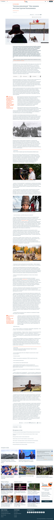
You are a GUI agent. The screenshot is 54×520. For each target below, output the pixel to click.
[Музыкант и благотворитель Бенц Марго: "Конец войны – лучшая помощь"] (7, 486)
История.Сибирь (16, 4)
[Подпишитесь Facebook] (30, 512)
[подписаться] (44, 512)
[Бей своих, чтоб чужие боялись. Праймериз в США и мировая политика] (9, 470)
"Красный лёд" (24, 279)
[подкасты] (48, 1)
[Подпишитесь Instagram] (38, 512)
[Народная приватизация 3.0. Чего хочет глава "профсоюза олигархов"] (27, 454)
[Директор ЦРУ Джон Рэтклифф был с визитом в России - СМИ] (20, 499)
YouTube (14, 60)
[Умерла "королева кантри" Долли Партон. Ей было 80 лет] (20, 486)
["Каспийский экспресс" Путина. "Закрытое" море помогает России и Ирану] (9, 454)
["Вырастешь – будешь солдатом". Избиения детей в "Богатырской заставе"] (34, 486)
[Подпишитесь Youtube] (34, 512)
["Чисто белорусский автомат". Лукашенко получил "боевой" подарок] (44, 470)
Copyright (15, 516)
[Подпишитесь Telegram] (36, 512)
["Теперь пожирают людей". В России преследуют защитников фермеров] (34, 499)
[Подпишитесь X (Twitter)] (32, 512)
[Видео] (45, 1)
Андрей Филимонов (16, 10)
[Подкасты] (42, 512)
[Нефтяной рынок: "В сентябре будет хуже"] (27, 470)
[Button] (32, 14)
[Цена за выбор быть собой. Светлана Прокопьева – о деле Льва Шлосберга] (7, 499)
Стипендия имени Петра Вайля (6, 513)
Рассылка (15, 515)
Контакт (2, 516)
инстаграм (18, 60)
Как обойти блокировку (17, 513)
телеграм (22, 60)
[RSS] (40, 512)
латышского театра (25, 220)
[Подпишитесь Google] (28, 512)
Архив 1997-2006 (3, 515)
